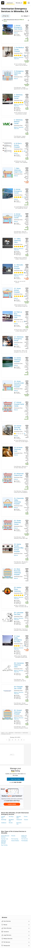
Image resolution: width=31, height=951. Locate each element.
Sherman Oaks (18, 817)
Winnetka (11, 732)
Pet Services (24, 838)
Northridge (3, 819)
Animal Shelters (15, 840)
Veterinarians (18, 732)
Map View (6, 16)
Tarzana (26, 819)
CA (6, 732)
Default (26, 16)
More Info (16, 58)
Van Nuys (11, 816)
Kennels (13, 835)
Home (2, 732)
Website (16, 32)
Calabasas (3, 822)
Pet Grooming (14, 838)
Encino (25, 816)
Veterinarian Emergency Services (22, 31)
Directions (21, 57)
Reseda (10, 822)
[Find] (24, 2)
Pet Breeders (24, 840)
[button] (29, 3)
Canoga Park (3, 817)
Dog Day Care (4, 838)
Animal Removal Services (5, 836)
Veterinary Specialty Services (3, 842)
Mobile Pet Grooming (24, 836)
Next (24, 740)
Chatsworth (19, 819)
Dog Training (4, 845)
